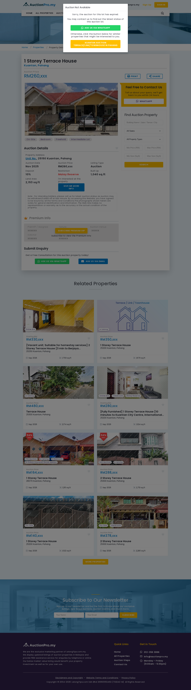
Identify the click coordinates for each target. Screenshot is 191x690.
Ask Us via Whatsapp (97, 27)
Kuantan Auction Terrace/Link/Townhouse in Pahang (96, 44)
